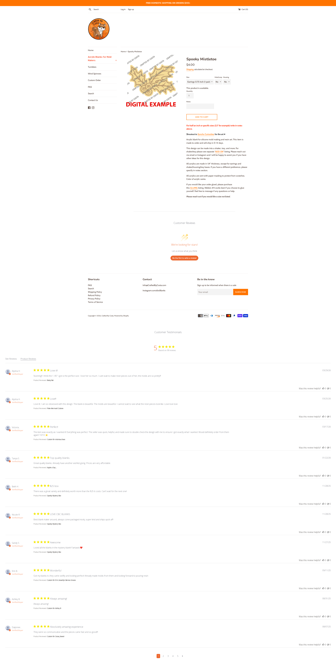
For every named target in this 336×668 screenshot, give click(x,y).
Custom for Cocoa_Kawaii (55, 636)
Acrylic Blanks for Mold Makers (102, 59)
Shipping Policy (95, 292)
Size (187, 77)
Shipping (190, 69)
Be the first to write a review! (184, 258)
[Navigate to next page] (182, 656)
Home (90, 50)
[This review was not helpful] (328, 388)
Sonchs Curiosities (206, 134)
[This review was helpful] (323, 388)
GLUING (194, 188)
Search (91, 93)
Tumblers (92, 67)
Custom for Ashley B (54, 608)
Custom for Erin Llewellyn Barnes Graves (61, 580)
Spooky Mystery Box (54, 496)
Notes (188, 102)
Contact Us (93, 100)
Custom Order (94, 80)
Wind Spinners (94, 73)
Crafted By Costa (108, 316)
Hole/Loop (218, 77)
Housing (226, 77)
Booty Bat (50, 380)
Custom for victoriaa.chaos (56, 439)
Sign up (131, 9)
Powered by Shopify (121, 316)
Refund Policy (94, 295)
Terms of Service (95, 302)
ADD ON (219, 151)
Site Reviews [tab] (11, 358)
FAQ (90, 87)
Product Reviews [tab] (28, 358)
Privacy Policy (94, 298)
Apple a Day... (52, 467)
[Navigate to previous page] (153, 656)
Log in (123, 9)
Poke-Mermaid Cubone (55, 408)
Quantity (189, 91)
